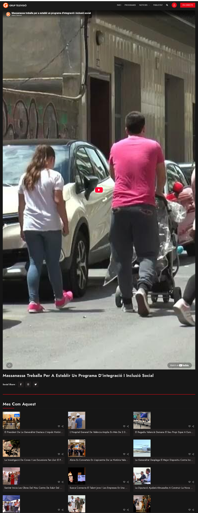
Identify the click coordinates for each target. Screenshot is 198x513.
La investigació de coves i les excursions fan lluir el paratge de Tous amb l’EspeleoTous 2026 (53, 460)
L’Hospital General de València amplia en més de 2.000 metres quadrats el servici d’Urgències (119, 432)
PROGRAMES (130, 5)
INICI (119, 5)
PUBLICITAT (158, 5)
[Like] (59, 426)
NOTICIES (143, 5)
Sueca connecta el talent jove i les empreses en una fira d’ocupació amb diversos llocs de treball (121, 488)
